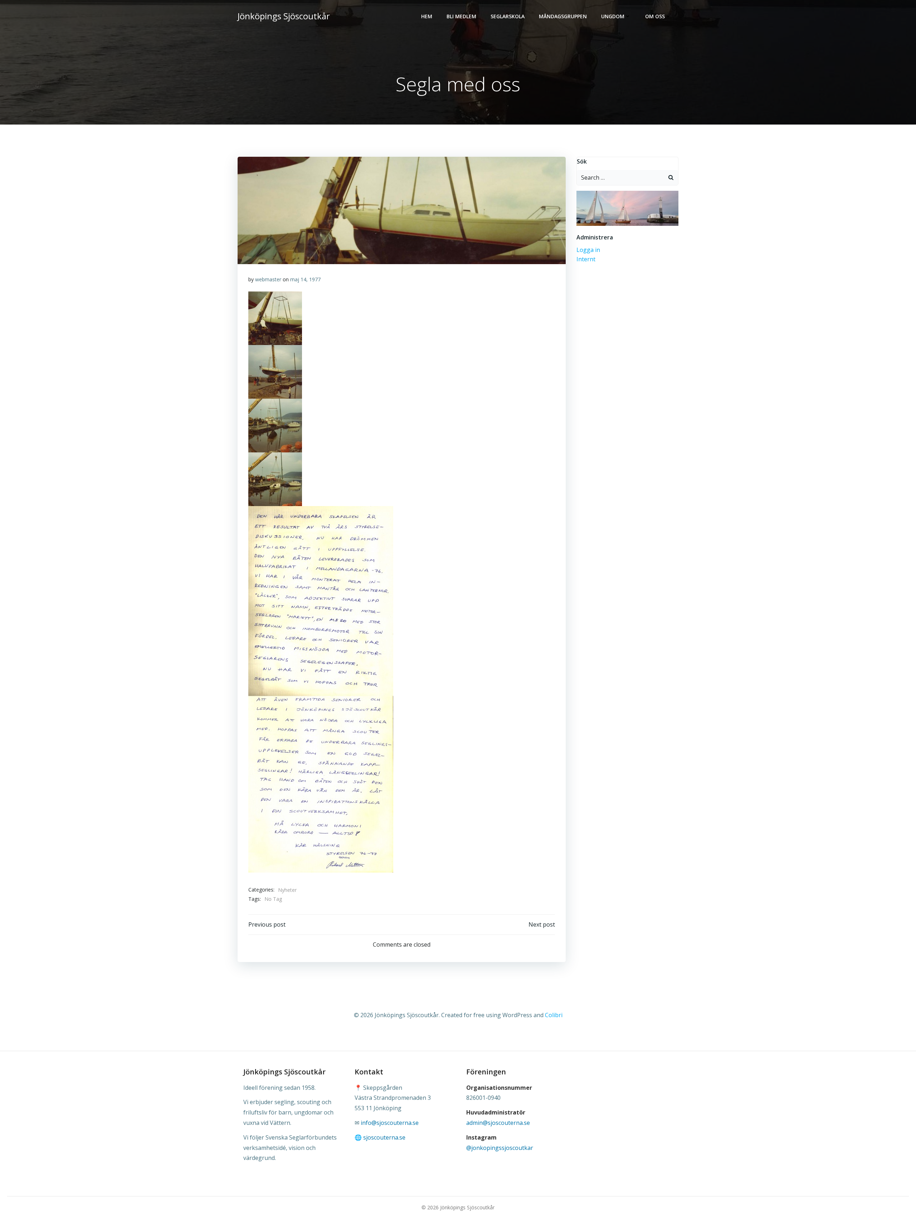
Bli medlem (461, 16)
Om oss (655, 16)
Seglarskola (508, 16)
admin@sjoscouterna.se (498, 1123)
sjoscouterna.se (384, 1137)
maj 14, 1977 (305, 279)
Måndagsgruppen (563, 16)
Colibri (553, 1015)
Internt (585, 259)
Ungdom (612, 16)
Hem (426, 16)
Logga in (588, 250)
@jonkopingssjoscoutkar (499, 1148)
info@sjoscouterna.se (390, 1123)
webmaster (268, 279)
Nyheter (287, 890)
